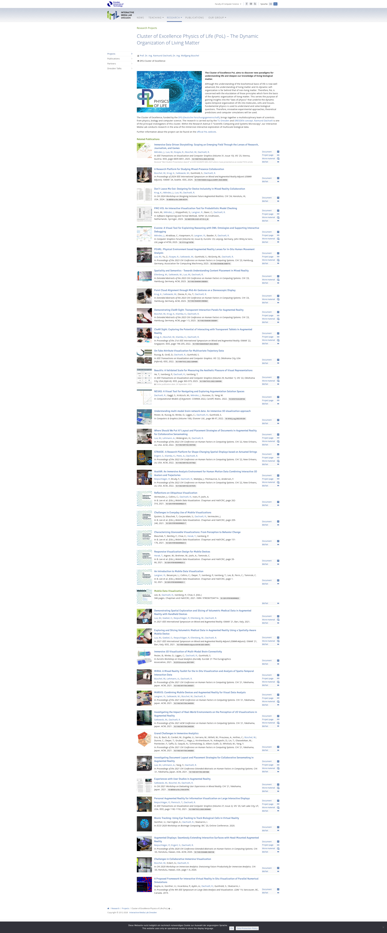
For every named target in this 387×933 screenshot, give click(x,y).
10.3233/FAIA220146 (237, 399)
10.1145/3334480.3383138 (204, 852)
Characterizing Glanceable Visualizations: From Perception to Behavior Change (197, 532)
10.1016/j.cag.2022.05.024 (235, 419)
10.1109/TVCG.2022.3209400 (186, 362)
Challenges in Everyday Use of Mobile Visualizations (182, 512)
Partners (111, 63)
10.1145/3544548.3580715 (220, 264)
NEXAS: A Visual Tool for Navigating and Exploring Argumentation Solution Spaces (199, 391)
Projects (111, 53)
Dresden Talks (114, 68)
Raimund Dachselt (263, 120)
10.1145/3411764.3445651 (184, 686)
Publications (113, 58)
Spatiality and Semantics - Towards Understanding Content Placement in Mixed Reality (201, 270)
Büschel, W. (191, 152)
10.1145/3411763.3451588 (199, 772)
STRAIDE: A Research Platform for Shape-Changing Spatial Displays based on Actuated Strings (205, 451)
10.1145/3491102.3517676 (185, 486)
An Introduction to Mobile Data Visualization (178, 571)
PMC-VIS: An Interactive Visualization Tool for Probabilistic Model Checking (195, 208)
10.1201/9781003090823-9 (176, 504)
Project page (271, 155)
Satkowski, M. (182, 173)
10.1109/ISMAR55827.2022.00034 (205, 344)
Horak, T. (191, 536)
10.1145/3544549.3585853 (198, 281)
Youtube (250, 3)
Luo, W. (169, 152)
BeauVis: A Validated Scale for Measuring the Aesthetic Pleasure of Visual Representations (203, 370)
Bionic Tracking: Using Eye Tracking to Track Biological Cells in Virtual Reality (196, 818)
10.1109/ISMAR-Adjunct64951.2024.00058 (211, 180)
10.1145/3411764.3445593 (184, 703)
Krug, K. (171, 173)
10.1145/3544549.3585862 (198, 301)
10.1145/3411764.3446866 (184, 751)
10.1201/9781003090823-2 (175, 563)
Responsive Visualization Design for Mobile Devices (182, 551)
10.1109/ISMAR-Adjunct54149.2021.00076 (193, 645)
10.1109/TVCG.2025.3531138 (203, 159)
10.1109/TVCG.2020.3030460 (200, 809)
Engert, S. (159, 455)
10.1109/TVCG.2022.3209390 (210, 381)
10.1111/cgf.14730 (186, 242)
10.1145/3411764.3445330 (184, 726)
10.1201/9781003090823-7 (176, 523)
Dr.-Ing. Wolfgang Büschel (186, 55)
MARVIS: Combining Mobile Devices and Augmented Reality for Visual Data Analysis (200, 692)
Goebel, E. (167, 618)
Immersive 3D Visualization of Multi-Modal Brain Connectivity (188, 651)
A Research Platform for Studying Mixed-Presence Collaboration (189, 169)
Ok (231, 928)
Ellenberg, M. (160, 274)
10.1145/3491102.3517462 (185, 463)
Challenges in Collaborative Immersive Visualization (182, 859)
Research (115, 908)
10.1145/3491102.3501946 (185, 445)
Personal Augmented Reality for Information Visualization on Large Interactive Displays (202, 798)
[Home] (108, 908)
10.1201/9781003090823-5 (176, 543)
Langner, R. (197, 212)
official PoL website (206, 131)
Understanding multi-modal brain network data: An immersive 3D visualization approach (202, 411)
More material (271, 158)
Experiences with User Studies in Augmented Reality (182, 778)
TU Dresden (223, 120)
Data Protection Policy (247, 928)
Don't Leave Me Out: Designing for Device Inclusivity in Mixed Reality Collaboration (199, 188)
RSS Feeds (255, 3)
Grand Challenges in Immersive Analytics (176, 733)
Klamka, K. (181, 313)
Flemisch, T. (177, 802)
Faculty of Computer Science (227, 4)
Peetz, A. (181, 455)
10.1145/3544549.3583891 (207, 321)
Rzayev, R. (179, 152)
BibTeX (271, 162)
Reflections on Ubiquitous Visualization (175, 492)
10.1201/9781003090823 (229, 598)
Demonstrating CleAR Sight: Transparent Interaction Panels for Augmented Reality (199, 309)
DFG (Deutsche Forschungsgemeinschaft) (199, 117)
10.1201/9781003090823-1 (175, 582)
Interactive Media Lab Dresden (121, 15)
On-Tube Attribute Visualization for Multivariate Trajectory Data (189, 350)
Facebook (246, 3)
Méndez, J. (159, 152)
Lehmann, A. (169, 438)
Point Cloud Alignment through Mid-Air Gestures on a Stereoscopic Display (195, 290)
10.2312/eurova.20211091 (184, 662)
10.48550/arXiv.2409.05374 (176, 200)
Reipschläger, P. (162, 478)
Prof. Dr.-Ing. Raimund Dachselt (156, 55)
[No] (383, 927)
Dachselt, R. (204, 152)
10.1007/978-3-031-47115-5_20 (196, 219)
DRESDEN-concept (243, 120)
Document (271, 151)
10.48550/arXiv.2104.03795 (178, 790)
